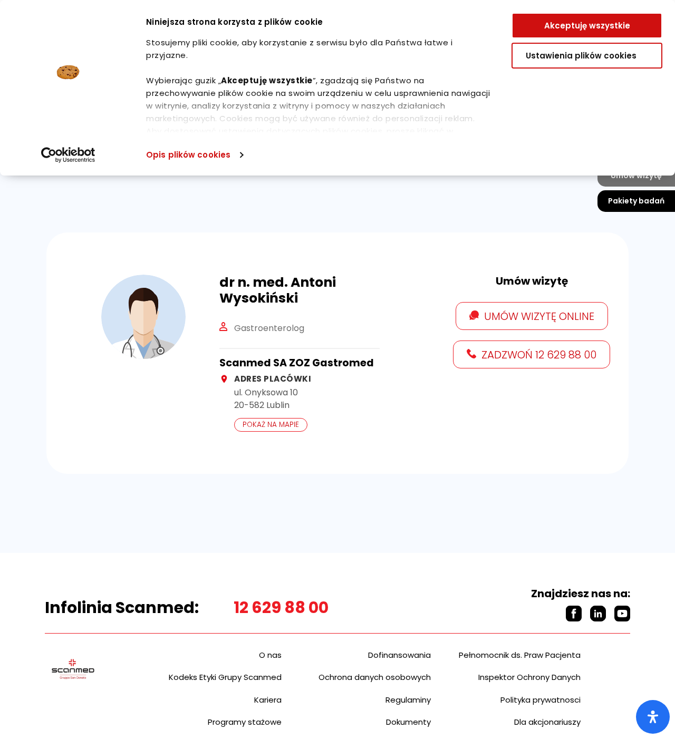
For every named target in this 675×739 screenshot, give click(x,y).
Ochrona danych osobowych (375, 677)
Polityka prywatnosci (540, 699)
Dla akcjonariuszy (547, 721)
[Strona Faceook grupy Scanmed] (574, 613)
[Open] (653, 717)
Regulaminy (408, 699)
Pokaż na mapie (271, 425)
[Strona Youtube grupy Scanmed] (622, 613)
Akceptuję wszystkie (587, 25)
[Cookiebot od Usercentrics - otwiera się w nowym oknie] (68, 155)
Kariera (268, 699)
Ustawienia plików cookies (581, 55)
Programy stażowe (245, 721)
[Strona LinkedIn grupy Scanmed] (598, 613)
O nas (270, 654)
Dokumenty (408, 721)
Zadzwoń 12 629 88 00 (538, 354)
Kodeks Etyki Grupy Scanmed (225, 677)
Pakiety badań (636, 201)
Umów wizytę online (539, 316)
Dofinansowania (399, 654)
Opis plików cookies (188, 154)
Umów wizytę (636, 175)
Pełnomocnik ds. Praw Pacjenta (520, 654)
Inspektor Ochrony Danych (529, 677)
